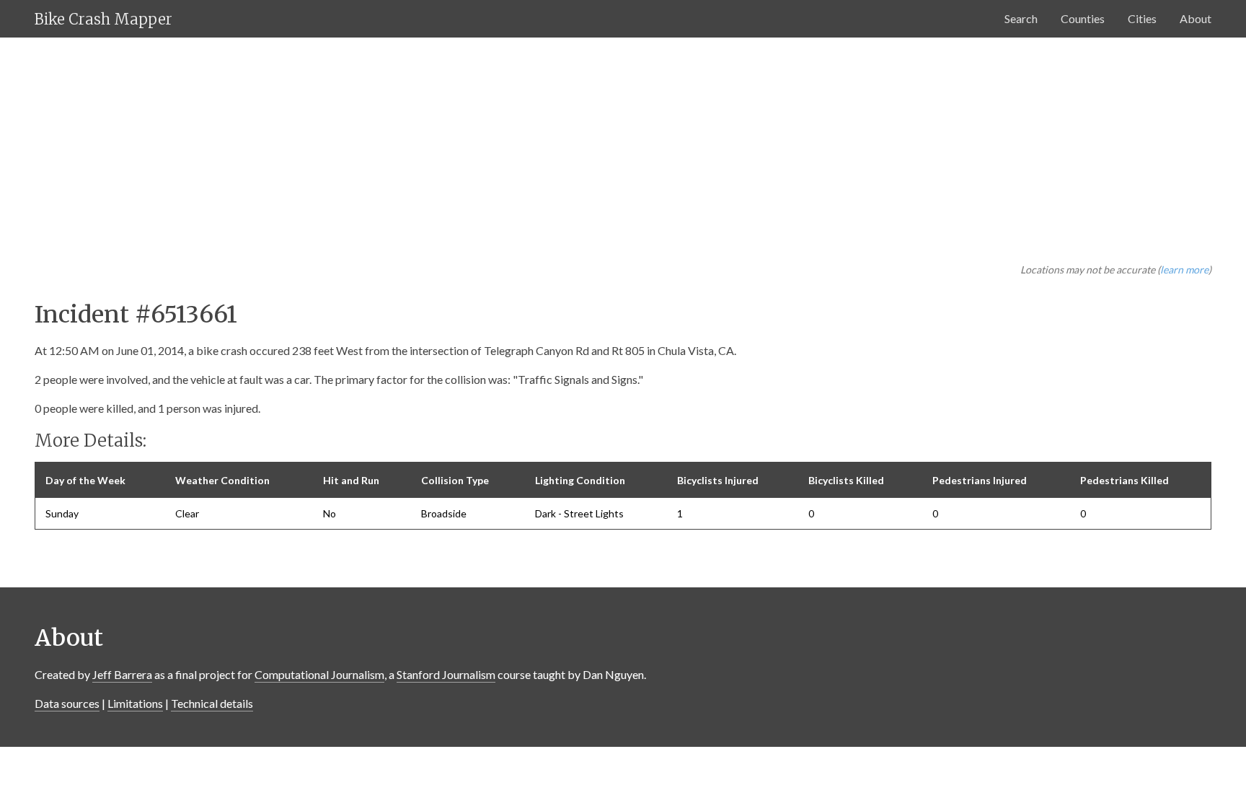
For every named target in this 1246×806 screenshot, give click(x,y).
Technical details (212, 703)
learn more (1184, 269)
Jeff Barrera (122, 674)
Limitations (135, 703)
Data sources (67, 703)
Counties (1083, 18)
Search (1021, 18)
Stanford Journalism (446, 674)
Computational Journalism (319, 674)
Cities (1142, 18)
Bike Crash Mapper (103, 19)
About (1195, 18)
